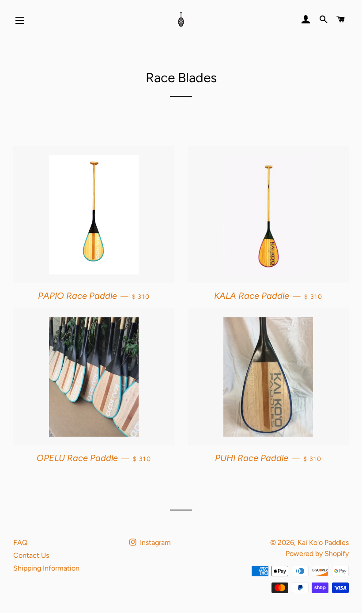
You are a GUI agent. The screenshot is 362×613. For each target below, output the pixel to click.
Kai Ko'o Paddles (323, 542)
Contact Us (31, 555)
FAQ (20, 542)
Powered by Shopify (317, 553)
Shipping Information (46, 568)
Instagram (154, 542)
